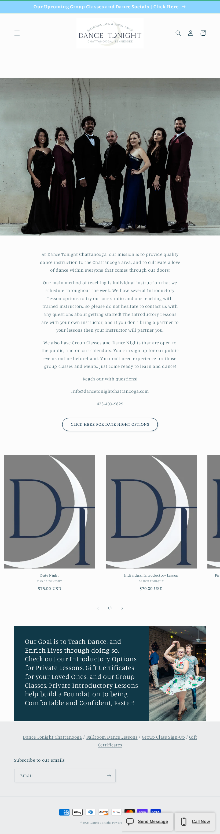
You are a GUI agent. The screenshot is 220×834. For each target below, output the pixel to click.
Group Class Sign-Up (163, 737)
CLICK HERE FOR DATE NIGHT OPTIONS (110, 424)
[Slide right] (122, 608)
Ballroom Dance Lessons (112, 737)
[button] (17, 33)
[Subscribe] (109, 775)
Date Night (49, 575)
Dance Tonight (100, 822)
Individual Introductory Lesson (151, 575)
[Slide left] (98, 608)
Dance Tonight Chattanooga (52, 737)
